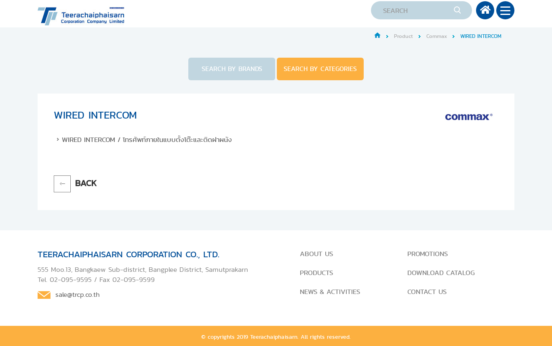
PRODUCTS (316, 272)
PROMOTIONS (427, 253)
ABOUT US (316, 253)
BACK (86, 183)
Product (403, 36)
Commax (436, 36)
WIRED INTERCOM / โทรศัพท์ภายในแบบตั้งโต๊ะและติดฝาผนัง (147, 139)
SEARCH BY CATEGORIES (320, 68)
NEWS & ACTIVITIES (330, 291)
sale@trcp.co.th (77, 294)
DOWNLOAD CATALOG (441, 272)
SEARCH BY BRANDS (232, 68)
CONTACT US (427, 291)
